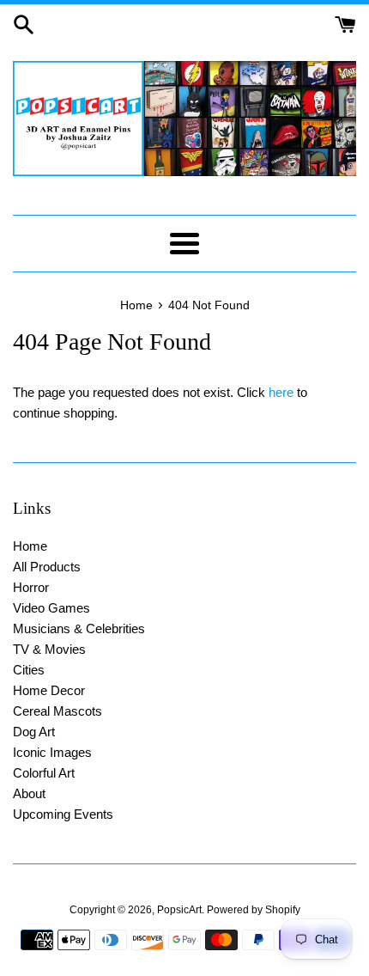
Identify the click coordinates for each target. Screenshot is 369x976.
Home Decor (49, 690)
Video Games (51, 608)
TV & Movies (49, 649)
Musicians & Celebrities (79, 628)
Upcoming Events (63, 814)
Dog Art (34, 731)
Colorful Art (44, 773)
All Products (47, 566)
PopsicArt (179, 910)
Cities (29, 669)
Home (30, 546)
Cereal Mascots (57, 711)
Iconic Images (52, 752)
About (29, 793)
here (281, 392)
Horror (31, 587)
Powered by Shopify (253, 910)
